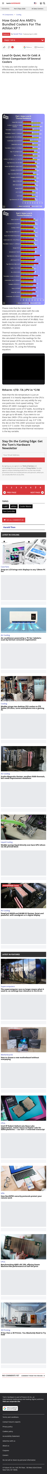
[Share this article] (4, 47)
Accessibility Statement (11, 1436)
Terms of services (28, 466)
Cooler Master (25, 506)
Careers (5, 1455)
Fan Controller (9, 511)
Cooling (18, 15)
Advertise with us (9, 1441)
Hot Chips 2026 (19, 9)
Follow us (29, 47)
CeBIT (5, 506)
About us (6, 1446)
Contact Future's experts (11, 1422)
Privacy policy (7, 1427)
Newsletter (40, 47)
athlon (14, 506)
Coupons (6, 1450)
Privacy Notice (31, 468)
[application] (23, 368)
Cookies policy (8, 1431)
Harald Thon (17, 34)
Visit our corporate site (11, 1401)
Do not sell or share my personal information (19, 1460)
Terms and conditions (11, 1417)
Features (6, 34)
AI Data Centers (37, 9)
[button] (44, 3)
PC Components (8, 15)
